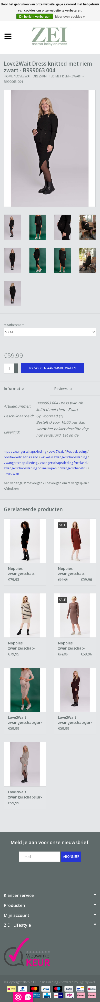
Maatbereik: (14, 325)
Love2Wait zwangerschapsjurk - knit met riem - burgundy (75, 720)
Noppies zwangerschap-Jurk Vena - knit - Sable (73, 571)
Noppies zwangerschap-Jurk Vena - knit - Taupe (73, 646)
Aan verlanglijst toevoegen (23, 483)
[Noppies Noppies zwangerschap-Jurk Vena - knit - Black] (25, 541)
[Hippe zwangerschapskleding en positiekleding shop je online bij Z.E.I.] (58, 35)
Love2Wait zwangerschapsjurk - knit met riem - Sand (25, 795)
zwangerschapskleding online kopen (30, 468)
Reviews (63, 388)
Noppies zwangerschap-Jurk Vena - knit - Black (23, 571)
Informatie (14, 388)
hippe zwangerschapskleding (25, 451)
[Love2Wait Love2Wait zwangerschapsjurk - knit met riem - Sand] (25, 764)
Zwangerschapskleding (20, 463)
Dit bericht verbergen (34, 16)
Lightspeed (87, 982)
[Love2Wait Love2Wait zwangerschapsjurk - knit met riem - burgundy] (75, 690)
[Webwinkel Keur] (50, 952)
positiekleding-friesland (21, 457)
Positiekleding (76, 451)
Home (8, 76)
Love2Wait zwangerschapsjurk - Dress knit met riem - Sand (25, 720)
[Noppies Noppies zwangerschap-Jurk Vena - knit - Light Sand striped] (25, 615)
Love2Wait (56, 451)
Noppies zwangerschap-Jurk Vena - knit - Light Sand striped (24, 646)
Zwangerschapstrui (73, 468)
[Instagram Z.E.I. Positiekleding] (68, 872)
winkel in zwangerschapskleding (64, 457)
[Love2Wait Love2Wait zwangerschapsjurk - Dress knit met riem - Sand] (25, 690)
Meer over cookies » (70, 16)
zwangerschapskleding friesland (63, 463)
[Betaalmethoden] (10, 988)
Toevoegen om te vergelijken (66, 483)
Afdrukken (11, 489)
